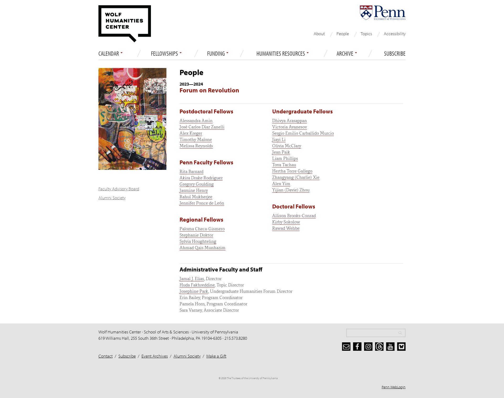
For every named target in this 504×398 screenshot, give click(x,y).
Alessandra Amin (196, 120)
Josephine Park (194, 291)
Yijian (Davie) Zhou (290, 189)
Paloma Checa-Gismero (202, 228)
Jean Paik (281, 152)
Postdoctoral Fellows (206, 111)
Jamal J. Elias (192, 278)
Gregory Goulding (197, 184)
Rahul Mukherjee (196, 196)
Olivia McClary (286, 145)
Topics (366, 33)
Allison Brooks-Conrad (294, 215)
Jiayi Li (279, 139)
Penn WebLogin (394, 387)
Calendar (109, 53)
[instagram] (368, 346)
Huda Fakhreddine (197, 284)
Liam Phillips (285, 158)
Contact (105, 356)
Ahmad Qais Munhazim (202, 247)
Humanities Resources (281, 53)
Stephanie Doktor (196, 235)
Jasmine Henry (194, 190)
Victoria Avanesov (289, 126)
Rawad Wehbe (286, 228)
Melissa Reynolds (196, 145)
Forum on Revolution (209, 90)
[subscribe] (346, 346)
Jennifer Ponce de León (202, 203)
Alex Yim (281, 183)
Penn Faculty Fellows (206, 162)
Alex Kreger (191, 133)
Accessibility (395, 33)
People (343, 33)
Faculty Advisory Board (118, 188)
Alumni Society (111, 197)
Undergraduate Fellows (302, 111)
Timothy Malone (196, 139)
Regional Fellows (201, 219)
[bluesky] (401, 346)
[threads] (379, 346)
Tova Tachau (284, 164)
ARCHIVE (345, 53)
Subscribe (395, 53)
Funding (216, 53)
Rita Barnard (191, 171)
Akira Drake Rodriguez (201, 177)
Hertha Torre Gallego (292, 170)
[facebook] (357, 346)
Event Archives (154, 356)
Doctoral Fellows (293, 206)
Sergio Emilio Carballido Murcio (303, 133)
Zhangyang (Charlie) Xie (295, 177)
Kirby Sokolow (286, 221)
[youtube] (390, 346)
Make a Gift (216, 356)
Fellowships (165, 53)
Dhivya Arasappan (289, 120)
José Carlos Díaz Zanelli (202, 126)
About (319, 33)
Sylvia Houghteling (198, 241)
